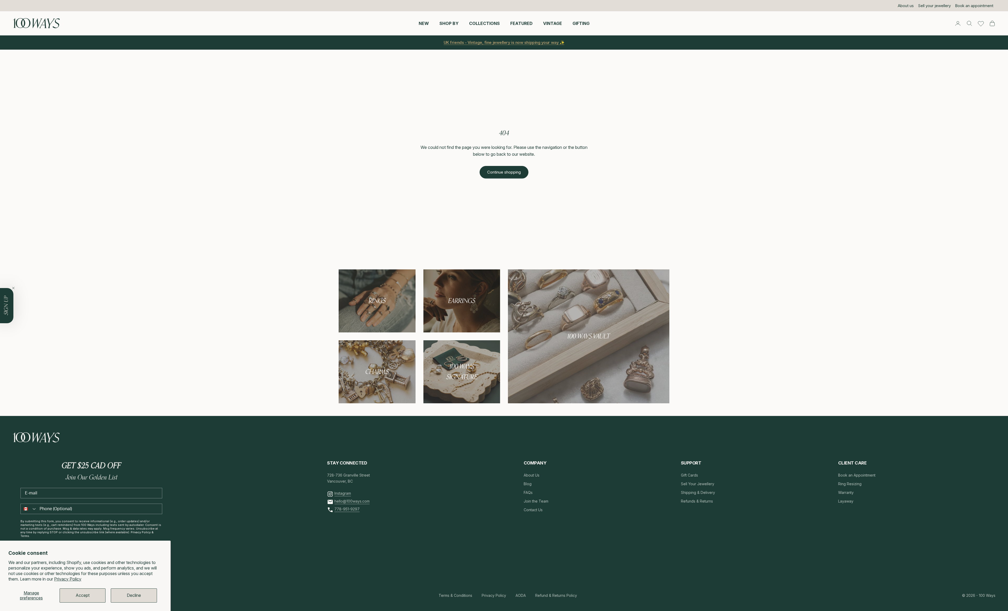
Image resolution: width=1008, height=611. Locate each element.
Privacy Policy (67, 579)
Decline (134, 595)
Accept (83, 595)
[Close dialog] (599, 241)
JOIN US (538, 329)
